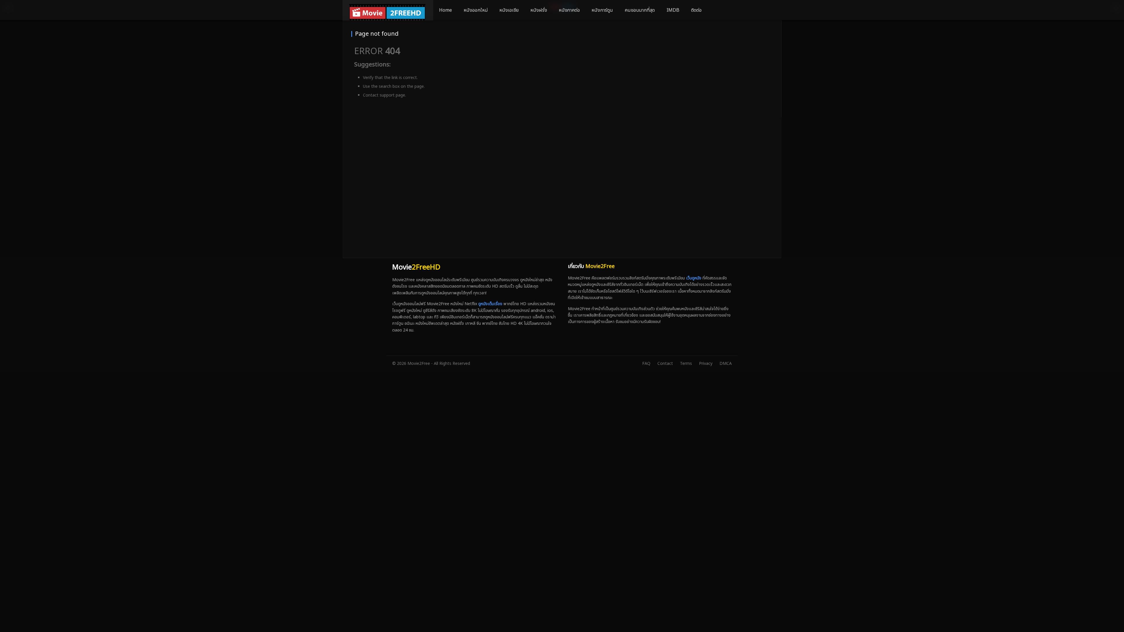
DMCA (725, 363)
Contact (665, 363)
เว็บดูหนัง (693, 278)
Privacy (705, 363)
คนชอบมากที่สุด (640, 10)
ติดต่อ (696, 10)
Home (445, 10)
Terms (686, 363)
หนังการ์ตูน (602, 10)
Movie (416, 267)
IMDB (672, 10)
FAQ (646, 363)
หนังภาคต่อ (569, 10)
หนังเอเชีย (509, 10)
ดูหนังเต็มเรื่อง (490, 304)
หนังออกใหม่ (476, 10)
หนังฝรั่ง (538, 10)
